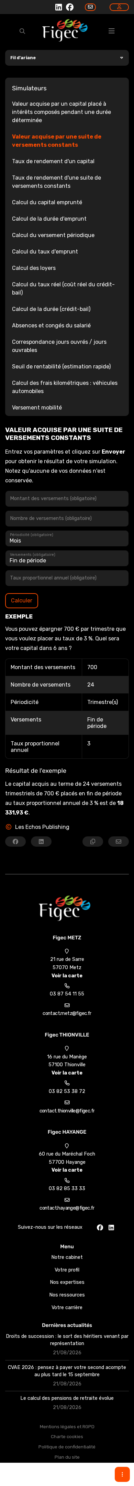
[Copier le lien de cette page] (92, 841)
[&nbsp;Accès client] (119, 7)
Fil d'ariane (23, 57)
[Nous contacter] (90, 7)
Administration (67, 1477)
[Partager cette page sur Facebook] (15, 841)
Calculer (21, 600)
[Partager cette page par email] (118, 841)
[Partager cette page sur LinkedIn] (41, 841)
